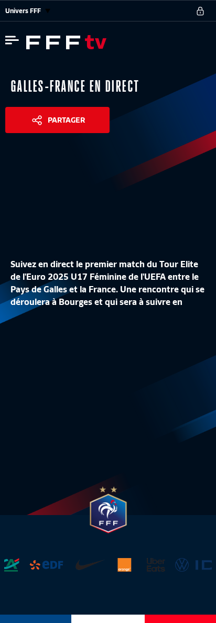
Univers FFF (23, 11)
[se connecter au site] (200, 11)
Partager (66, 120)
